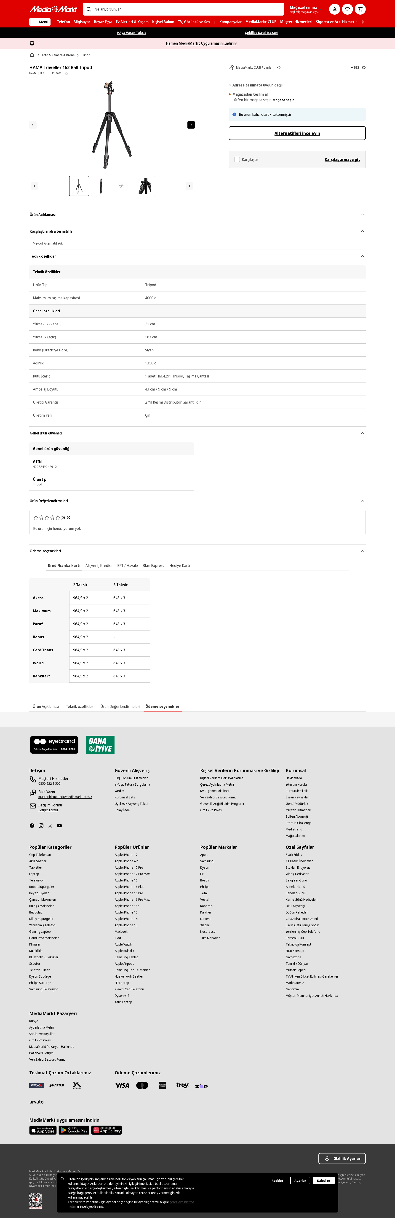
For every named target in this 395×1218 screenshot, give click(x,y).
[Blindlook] (54, 745)
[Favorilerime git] (347, 9)
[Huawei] (106, 1130)
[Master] (142, 1085)
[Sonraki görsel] (191, 125)
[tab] (64, 565)
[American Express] (162, 1085)
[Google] (74, 1130)
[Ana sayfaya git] (53, 9)
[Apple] (43, 1130)
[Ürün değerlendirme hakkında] (68, 517)
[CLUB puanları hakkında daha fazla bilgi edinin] (279, 67)
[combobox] (188, 9)
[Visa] (122, 1085)
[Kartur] (56, 1085)
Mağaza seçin (283, 100)
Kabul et (324, 1180)
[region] (197, 630)
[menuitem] (63, 22)
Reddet (277, 1180)
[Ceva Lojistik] (36, 1085)
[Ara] (88, 9)
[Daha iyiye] (100, 745)
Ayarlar (300, 1180)
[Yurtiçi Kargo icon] (76, 1085)
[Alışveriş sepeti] (360, 9)
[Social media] (33, 825)
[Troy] (182, 1085)
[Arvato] (36, 1101)
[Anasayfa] (32, 55)
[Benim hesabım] (334, 9)
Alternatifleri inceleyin (297, 133)
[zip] (202, 1086)
